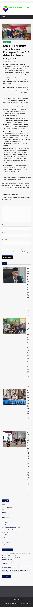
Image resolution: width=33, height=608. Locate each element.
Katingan (4, 512)
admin (5, 61)
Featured (4, 509)
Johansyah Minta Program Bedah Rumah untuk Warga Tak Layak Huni (28, 285)
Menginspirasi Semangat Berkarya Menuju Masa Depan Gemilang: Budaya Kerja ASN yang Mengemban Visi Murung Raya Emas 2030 (15, 185)
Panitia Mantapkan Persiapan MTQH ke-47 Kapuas (28, 402)
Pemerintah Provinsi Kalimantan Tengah (12, 529)
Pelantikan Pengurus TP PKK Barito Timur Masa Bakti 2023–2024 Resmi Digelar (17, 178)
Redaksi (11, 599)
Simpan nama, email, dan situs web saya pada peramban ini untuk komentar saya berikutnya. (15, 251)
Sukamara (4, 540)
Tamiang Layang (7, 42)
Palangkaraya (5, 522)
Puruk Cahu (5, 535)
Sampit (3, 537)
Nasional (4, 519)
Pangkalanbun (5, 524)
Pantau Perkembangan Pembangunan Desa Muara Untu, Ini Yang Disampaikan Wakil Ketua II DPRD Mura (28, 346)
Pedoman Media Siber (18, 599)
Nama (4, 225)
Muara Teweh (5, 517)
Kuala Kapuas (5, 514)
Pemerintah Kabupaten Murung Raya (11, 527)
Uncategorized (5, 545)
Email (4, 232)
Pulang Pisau (5, 532)
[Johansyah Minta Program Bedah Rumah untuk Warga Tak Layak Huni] (14, 292)
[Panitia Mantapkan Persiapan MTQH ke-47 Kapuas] (14, 409)
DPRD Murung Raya (7, 507)
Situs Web (4, 239)
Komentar (5, 204)
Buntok (3, 504)
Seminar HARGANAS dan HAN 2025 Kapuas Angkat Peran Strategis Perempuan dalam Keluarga (28, 456)
